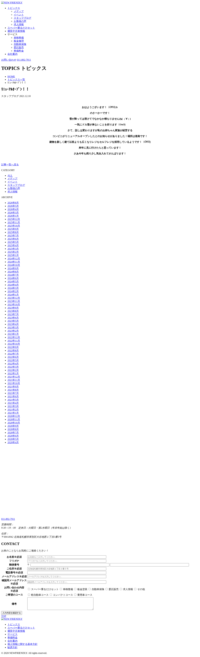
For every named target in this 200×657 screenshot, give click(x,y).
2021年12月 (14, 376)
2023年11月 (14, 301)
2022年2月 (13, 370)
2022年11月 (14, 340)
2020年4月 (13, 442)
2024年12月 (14, 258)
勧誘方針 (13, 647)
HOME (11, 76)
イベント (19, 14)
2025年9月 (13, 229)
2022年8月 (13, 350)
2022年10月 (14, 344)
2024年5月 (13, 281)
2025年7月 (13, 235)
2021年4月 (13, 403)
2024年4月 (13, 284)
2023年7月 (13, 314)
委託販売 (19, 47)
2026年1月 (13, 216)
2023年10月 (14, 304)
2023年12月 (14, 298)
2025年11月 (14, 222)
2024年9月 (13, 268)
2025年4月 (13, 245)
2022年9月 (13, 347)
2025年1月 (13, 255)
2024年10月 (14, 265)
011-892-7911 (24, 59)
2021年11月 (14, 380)
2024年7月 (13, 275)
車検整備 (19, 37)
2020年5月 (13, 439)
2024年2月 (13, 291)
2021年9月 (13, 386)
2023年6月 (13, 317)
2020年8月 (13, 429)
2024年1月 (13, 294)
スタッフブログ (22, 18)
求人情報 (19, 24)
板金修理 (19, 41)
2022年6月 (13, 357)
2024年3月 (13, 288)
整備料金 (19, 50)
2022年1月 (13, 373)
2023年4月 (13, 324)
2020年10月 (14, 422)
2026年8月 (13, 202)
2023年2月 (13, 330)
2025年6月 (13, 239)
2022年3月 (13, 367)
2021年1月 (13, 413)
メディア (19, 11)
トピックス (14, 8)
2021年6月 (13, 396)
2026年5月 (13, 206)
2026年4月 (13, 209)
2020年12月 (14, 416)
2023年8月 (13, 311)
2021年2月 (13, 409)
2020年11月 (14, 419)
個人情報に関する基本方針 (23, 644)
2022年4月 (13, 363)
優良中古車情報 (16, 31)
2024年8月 (13, 271)
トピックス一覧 (16, 79)
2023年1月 (13, 334)
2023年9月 (13, 307)
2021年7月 (13, 393)
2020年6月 (13, 436)
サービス (13, 634)
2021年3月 (13, 406)
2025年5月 (13, 242)
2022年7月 (13, 353)
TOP (3, 616)
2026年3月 (13, 212)
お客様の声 (20, 21)
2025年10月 (14, 225)
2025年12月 (14, 219)
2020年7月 (13, 432)
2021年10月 (14, 383)
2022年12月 (14, 337)
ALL (10, 175)
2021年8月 (13, 390)
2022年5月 (13, 360)
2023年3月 (13, 327)
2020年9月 (13, 426)
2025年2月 (13, 252)
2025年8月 (13, 232)
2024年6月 (13, 278)
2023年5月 (13, 321)
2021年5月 (13, 399)
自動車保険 (20, 44)
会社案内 (13, 54)
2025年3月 (13, 248)
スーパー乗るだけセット (21, 27)
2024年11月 (14, 261)
